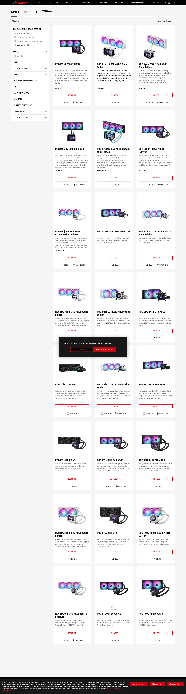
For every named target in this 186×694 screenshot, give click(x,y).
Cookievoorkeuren (139, 684)
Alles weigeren (157, 684)
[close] (124, 340)
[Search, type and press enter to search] (165, 2)
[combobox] (170, 21)
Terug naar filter (13, 123)
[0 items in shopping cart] (173, 2)
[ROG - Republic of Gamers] (19, 2)
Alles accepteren (175, 684)
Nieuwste (169, 21)
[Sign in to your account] (169, 2)
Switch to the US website (104, 349)
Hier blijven (81, 349)
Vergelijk (66, 102)
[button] (72, 47)
